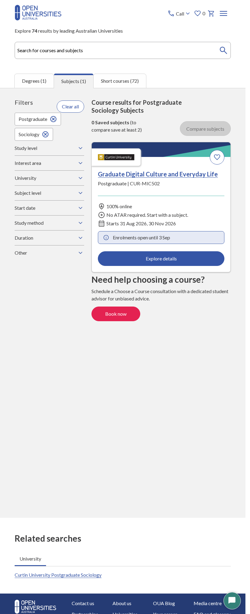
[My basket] (211, 13)
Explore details (161, 258)
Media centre (208, 603)
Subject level (28, 193)
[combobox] (123, 50)
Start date (25, 208)
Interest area (28, 163)
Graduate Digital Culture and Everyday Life (158, 174)
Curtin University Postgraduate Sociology (58, 575)
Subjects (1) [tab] (73, 81)
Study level (26, 148)
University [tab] (30, 558)
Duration (24, 238)
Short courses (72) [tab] (120, 81)
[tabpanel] (122, 303)
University (25, 178)
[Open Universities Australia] (38, 18)
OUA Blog (164, 603)
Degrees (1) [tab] (34, 81)
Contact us (83, 603)
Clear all (70, 106)
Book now (116, 314)
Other (21, 253)
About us (121, 603)
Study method (29, 223)
